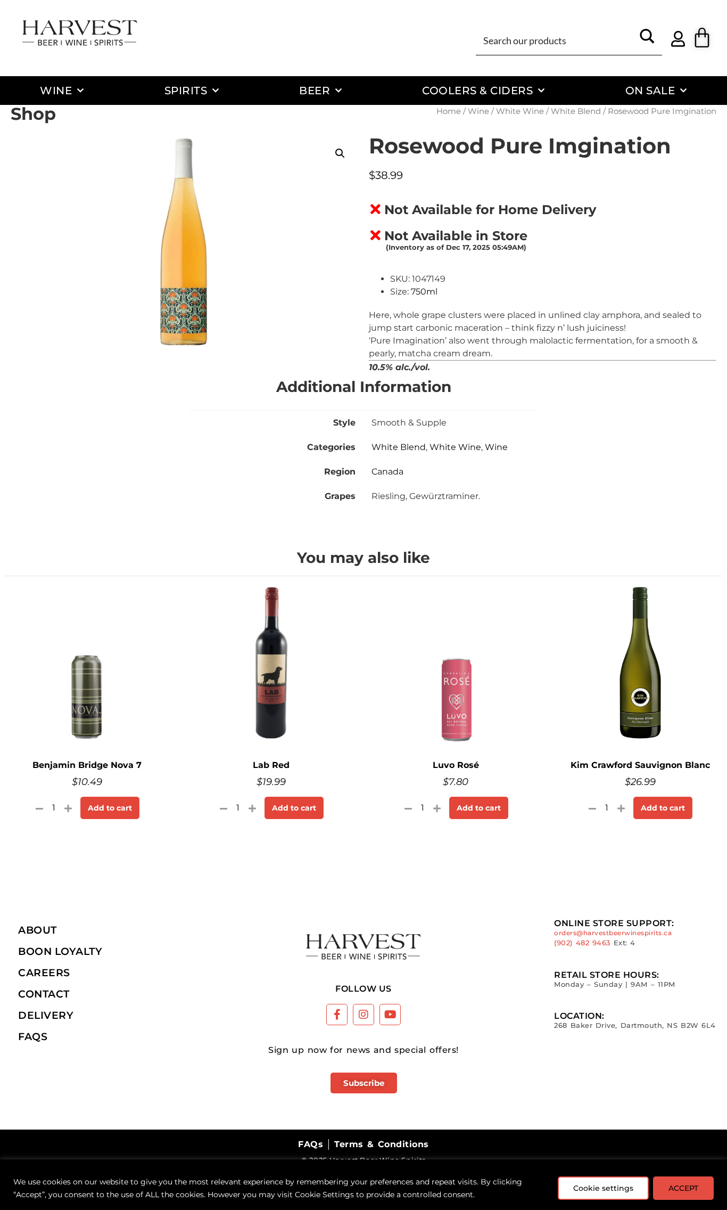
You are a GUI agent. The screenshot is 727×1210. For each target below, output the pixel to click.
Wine (56, 90)
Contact (44, 993)
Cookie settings (603, 1188)
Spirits (186, 90)
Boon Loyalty (60, 951)
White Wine (520, 111)
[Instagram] (363, 1014)
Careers (44, 972)
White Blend (576, 111)
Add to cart (110, 808)
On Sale (650, 90)
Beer (314, 90)
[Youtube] (390, 1014)
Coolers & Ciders (477, 90)
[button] (340, 153)
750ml (424, 292)
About (37, 929)
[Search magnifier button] (647, 40)
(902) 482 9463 (582, 943)
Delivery (45, 1015)
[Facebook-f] (337, 1014)
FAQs (32, 1036)
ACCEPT (683, 1188)
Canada (387, 472)
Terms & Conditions (381, 1144)
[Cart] (702, 37)
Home (448, 111)
